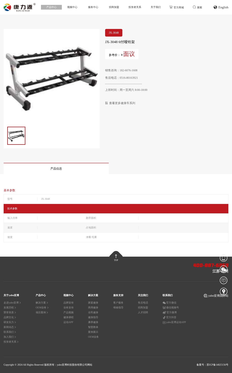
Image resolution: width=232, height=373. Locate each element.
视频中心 (72, 7)
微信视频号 (172, 307)
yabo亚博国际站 (218, 295)
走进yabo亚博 (11, 302)
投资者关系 (135, 7)
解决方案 (41, 302)
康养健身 (93, 322)
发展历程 (9, 307)
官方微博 (172, 312)
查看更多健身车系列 (122, 103)
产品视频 (68, 312)
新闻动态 (9, 327)
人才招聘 (143, 312)
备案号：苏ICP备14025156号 (212, 364)
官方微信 (171, 302)
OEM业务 (41, 307)
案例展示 (93, 332)
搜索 (199, 7)
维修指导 (118, 307)
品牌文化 (9, 317)
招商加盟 (114, 7)
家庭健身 (93, 302)
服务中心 (93, 7)
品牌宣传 (68, 302)
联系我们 (9, 332)
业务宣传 (68, 307)
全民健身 (93, 312)
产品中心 (51, 7)
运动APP (68, 322)
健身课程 (68, 317)
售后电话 (143, 302)
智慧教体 (93, 327)
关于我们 (156, 7)
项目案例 (41, 312)
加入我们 (9, 337)
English (223, 7)
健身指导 (93, 317)
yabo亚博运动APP (176, 322)
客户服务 (118, 302)
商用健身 (93, 307)
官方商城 (179, 7)
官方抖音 (171, 317)
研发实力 (9, 322)
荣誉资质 (9, 312)
